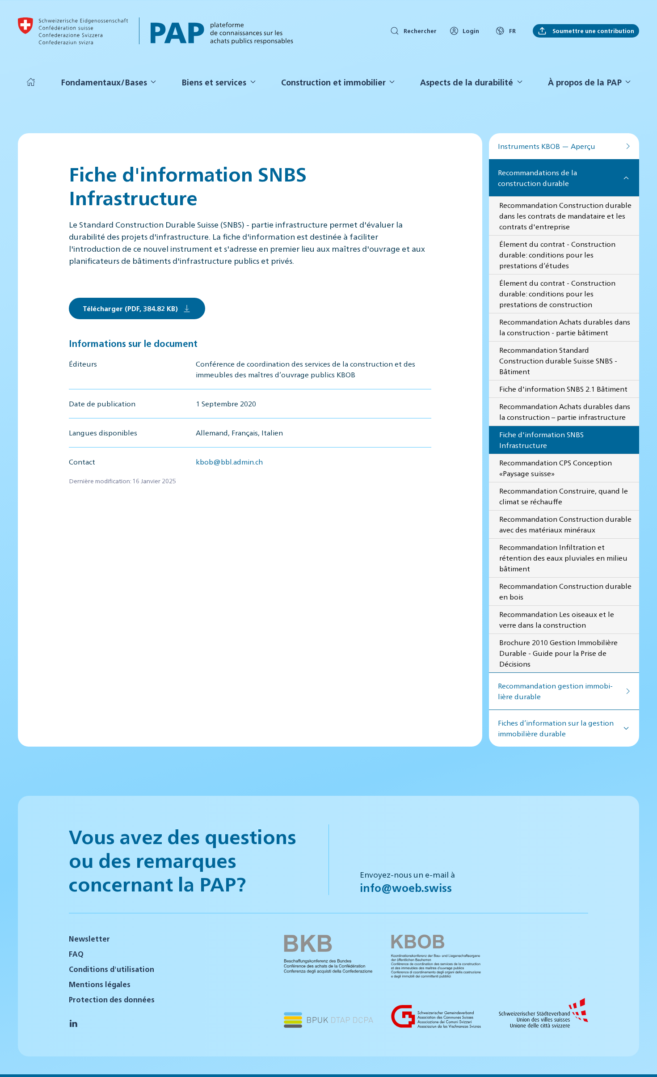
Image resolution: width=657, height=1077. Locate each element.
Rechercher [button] (420, 30)
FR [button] (512, 30)
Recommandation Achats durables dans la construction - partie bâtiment (564, 327)
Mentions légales (100, 984)
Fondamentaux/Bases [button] (104, 82)
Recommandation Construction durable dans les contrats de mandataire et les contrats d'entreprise (565, 215)
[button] (639, 1058)
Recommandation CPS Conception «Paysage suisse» (555, 468)
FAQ (76, 954)
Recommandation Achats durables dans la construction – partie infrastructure (564, 411)
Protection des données (112, 999)
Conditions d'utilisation (111, 969)
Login (471, 30)
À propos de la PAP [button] (585, 82)
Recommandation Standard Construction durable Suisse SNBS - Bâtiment (558, 360)
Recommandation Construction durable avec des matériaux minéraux (565, 524)
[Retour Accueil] (73, 30)
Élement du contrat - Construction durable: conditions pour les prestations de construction (557, 293)
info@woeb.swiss (406, 887)
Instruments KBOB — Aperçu (546, 146)
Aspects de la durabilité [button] (466, 82)
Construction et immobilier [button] (333, 82)
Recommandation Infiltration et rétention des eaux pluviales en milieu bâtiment (563, 557)
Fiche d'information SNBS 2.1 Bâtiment (563, 388)
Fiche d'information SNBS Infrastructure (541, 440)
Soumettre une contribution (592, 30)
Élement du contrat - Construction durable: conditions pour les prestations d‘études (557, 254)
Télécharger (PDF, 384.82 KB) (130, 308)
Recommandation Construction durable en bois (565, 591)
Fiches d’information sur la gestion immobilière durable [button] (556, 728)
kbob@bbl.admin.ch (229, 461)
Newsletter (89, 938)
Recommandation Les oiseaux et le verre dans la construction (556, 619)
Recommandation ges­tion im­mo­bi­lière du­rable (555, 691)
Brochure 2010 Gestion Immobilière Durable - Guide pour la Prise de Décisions (558, 653)
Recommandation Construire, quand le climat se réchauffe (563, 496)
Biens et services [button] (213, 82)
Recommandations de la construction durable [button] (537, 178)
